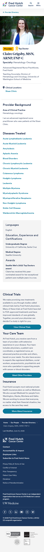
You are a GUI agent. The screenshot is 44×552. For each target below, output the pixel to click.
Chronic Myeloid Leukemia (15, 168)
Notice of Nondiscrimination (13, 483)
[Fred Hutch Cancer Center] (13, 440)
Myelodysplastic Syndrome (15, 193)
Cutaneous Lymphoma (13, 173)
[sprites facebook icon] (5, 512)
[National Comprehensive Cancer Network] (31, 534)
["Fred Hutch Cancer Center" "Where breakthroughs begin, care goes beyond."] (13, 4)
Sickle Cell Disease (12, 208)
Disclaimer (6, 479)
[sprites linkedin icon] (16, 512)
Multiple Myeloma (11, 188)
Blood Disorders (10, 158)
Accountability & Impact (13, 451)
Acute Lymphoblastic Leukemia (17, 138)
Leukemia (7, 183)
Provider (8, 49)
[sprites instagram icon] (27, 512)
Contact (6, 447)
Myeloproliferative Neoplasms (17, 198)
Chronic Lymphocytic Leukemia (17, 163)
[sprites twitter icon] (10, 512)
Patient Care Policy (10, 475)
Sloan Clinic (11, 91)
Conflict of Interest (10, 468)
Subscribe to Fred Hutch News (16, 458)
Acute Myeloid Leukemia (14, 143)
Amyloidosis (8, 148)
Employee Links (9, 454)
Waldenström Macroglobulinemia (18, 213)
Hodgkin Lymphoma (12, 178)
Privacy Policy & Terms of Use (13, 464)
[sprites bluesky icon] (33, 512)
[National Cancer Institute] (13, 535)
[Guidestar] (27, 542)
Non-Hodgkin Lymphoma (14, 203)
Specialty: (8, 62)
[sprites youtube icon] (21, 512)
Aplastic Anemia (10, 153)
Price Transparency (10, 471)
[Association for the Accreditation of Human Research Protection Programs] (17, 542)
